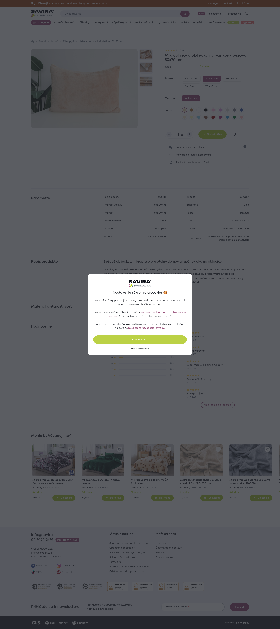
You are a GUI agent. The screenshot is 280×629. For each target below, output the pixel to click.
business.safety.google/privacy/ (146, 328)
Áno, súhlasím (140, 340)
